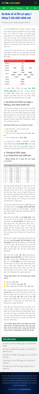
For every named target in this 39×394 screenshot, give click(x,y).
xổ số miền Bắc (22, 144)
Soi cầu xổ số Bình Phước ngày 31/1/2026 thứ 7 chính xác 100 (19, 350)
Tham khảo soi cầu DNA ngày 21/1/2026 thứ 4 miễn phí (19, 362)
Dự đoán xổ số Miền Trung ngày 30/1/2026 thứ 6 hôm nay (20, 356)
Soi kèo (12, 8)
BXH (27, 8)
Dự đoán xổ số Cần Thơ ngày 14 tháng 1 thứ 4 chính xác (18, 367)
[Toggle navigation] (35, 3)
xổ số (13, 29)
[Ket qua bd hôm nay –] (11, 3)
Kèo (35, 8)
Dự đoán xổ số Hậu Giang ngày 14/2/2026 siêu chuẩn (19, 345)
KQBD (3, 8)
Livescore (19, 8)
